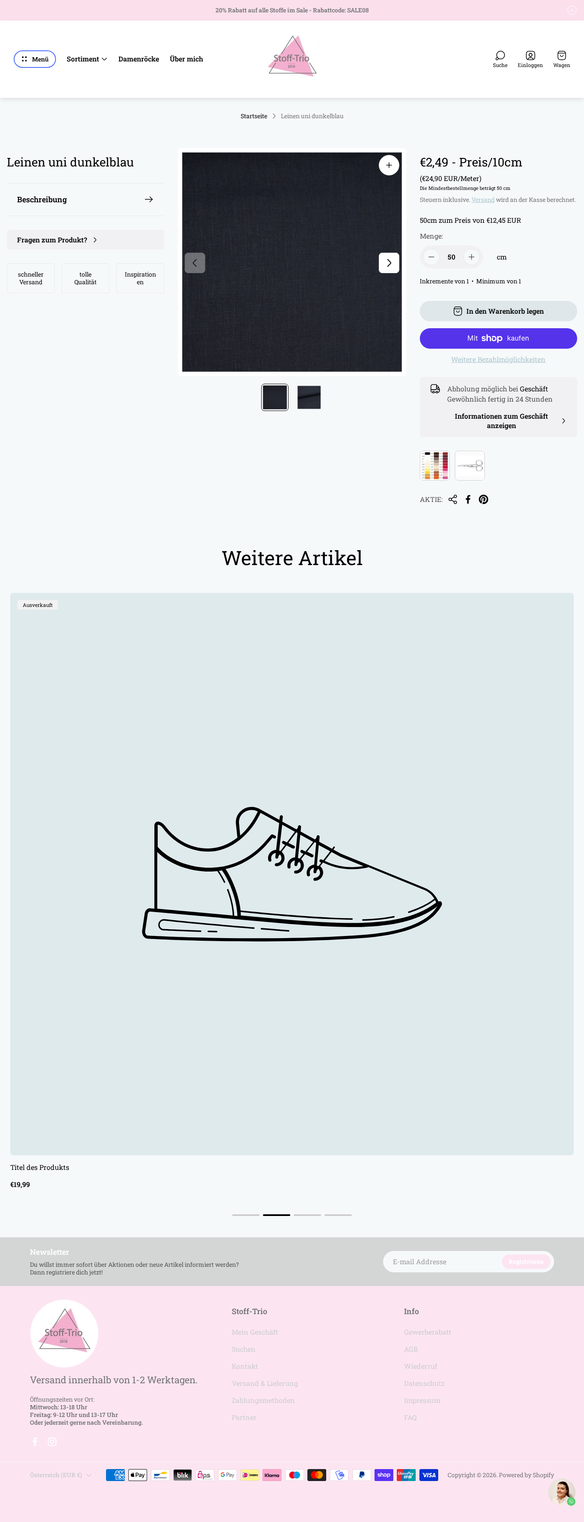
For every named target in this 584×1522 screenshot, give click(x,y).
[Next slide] (389, 263)
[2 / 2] (309, 397)
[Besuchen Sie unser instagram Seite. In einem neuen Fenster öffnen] (52, 1442)
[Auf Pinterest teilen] (483, 499)
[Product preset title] (292, 874)
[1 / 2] (275, 397)
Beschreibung (42, 199)
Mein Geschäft (255, 1331)
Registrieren (526, 1261)
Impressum (422, 1400)
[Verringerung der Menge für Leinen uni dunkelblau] (431, 257)
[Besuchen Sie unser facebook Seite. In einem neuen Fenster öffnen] (35, 1442)
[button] (246, 1215)
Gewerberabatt (427, 1331)
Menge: (431, 235)
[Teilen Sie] (453, 499)
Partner (244, 1417)
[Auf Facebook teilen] (468, 499)
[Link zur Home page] (64, 1333)
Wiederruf (420, 1366)
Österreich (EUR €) (56, 1475)
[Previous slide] (195, 263)
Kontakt (245, 1366)
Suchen (244, 1348)
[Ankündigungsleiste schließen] (572, 10)
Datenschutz (424, 1383)
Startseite (254, 116)
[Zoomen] (389, 165)
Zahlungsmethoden (263, 1400)
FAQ (410, 1417)
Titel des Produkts (39, 1167)
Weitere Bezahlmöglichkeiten (498, 359)
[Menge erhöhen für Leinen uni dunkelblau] (471, 257)
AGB (411, 1348)
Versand (483, 199)
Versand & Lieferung (265, 1383)
